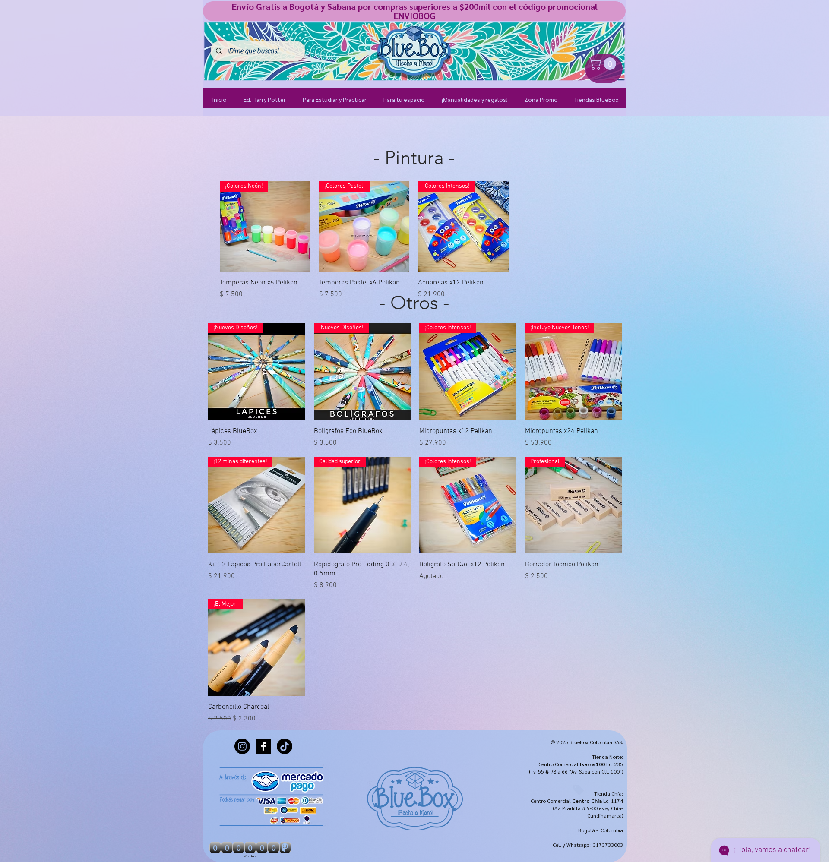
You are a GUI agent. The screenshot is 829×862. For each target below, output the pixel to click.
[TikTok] (284, 746)
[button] (604, 63)
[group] (413, 240)
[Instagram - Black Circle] (242, 746)
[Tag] (578, 790)
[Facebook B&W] (263, 746)
